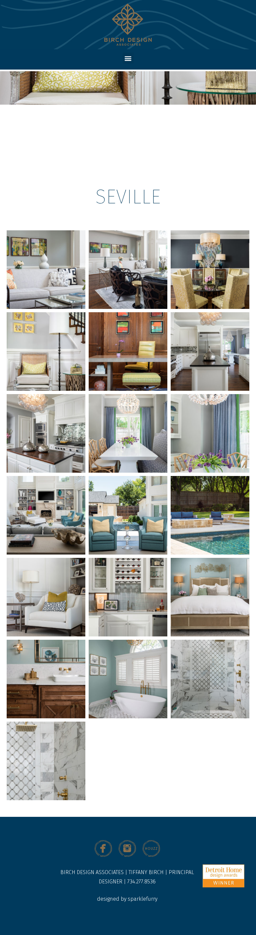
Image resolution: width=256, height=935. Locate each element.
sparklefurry (142, 899)
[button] (128, 58)
